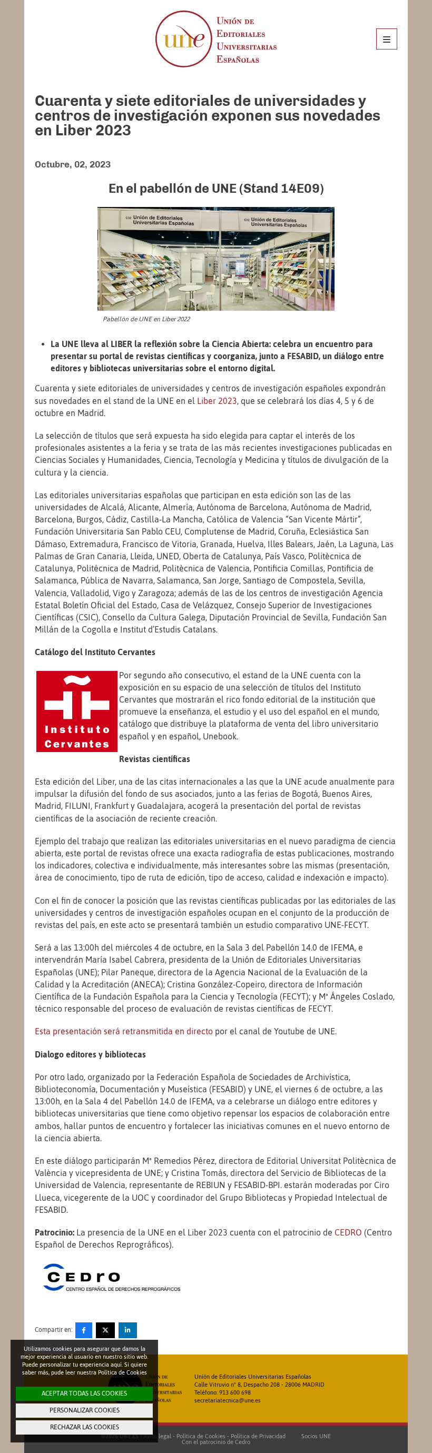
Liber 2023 (217, 401)
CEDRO (348, 1232)
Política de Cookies (200, 1436)
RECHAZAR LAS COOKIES (84, 1427)
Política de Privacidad (258, 1436)
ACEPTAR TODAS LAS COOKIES (84, 1393)
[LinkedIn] (128, 1330)
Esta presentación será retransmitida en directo (124, 1031)
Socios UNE (314, 1436)
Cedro (242, 1442)
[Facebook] (84, 1330)
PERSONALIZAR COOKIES (85, 1410)
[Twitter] (105, 1330)
